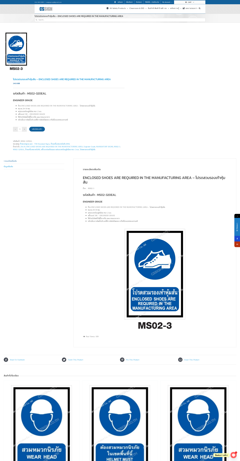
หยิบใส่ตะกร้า (37, 129)
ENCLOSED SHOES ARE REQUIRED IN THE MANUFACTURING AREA (54, 146)
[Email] (237, 244)
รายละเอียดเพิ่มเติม (10, 161)
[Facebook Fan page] (237, 239)
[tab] (34, 161)
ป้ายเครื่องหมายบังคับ (32, 149)
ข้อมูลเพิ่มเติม (8, 166)
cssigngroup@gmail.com (54, 2)
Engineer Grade (89, 146)
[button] (199, 7)
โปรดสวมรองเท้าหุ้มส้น (87, 149)
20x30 (22, 146)
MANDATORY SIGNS (104, 146)
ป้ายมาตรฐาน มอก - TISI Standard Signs (35, 143)
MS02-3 (117, 146)
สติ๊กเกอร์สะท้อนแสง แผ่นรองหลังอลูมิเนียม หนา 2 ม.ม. (60, 149)
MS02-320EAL (18, 149)
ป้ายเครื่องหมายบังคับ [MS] (60, 143)
